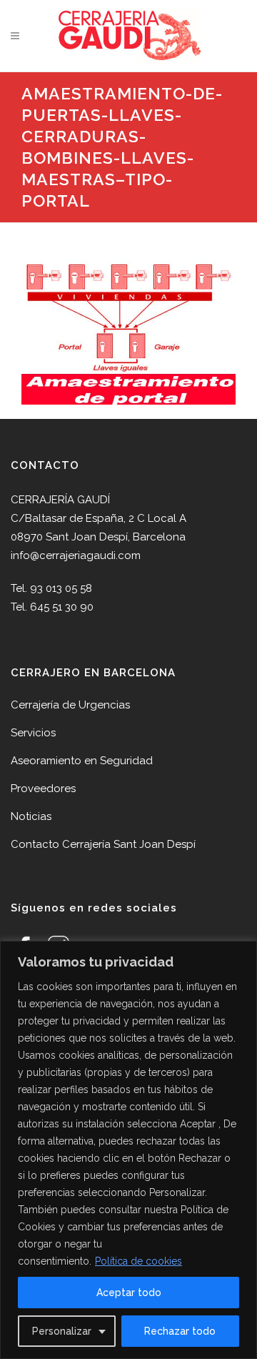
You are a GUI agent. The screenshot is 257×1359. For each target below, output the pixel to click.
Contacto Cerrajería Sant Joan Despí (103, 844)
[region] (128, 1150)
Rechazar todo (180, 1331)
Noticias (31, 816)
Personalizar (61, 1331)
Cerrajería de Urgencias (70, 704)
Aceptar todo (128, 1292)
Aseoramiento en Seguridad (82, 760)
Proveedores (43, 788)
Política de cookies (138, 1261)
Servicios (33, 732)
